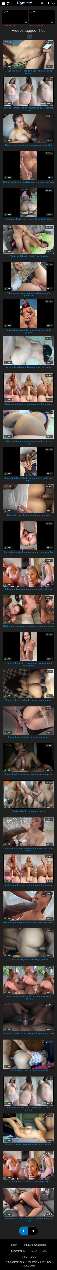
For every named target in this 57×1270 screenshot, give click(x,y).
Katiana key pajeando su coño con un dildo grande (28, 331)
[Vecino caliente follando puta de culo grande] (28, 683)
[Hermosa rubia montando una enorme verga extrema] (28, 980)
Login (14, 1245)
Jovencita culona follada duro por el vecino (28, 367)
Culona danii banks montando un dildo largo (28, 404)
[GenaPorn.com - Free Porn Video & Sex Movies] (24, 3)
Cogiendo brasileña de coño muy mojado (28, 515)
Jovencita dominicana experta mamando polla (28, 774)
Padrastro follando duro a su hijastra (28, 256)
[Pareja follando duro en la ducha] (28, 794)
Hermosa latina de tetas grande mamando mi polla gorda (28, 664)
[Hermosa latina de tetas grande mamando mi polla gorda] (28, 646)
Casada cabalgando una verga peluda (28, 959)
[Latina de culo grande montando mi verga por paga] (28, 424)
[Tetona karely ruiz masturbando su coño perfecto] (28, 165)
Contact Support (28, 1257)
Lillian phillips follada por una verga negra (29, 1181)
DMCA (33, 1251)
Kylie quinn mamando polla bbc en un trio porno (28, 626)
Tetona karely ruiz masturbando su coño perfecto (28, 182)
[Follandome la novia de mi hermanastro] (28, 720)
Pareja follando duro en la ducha (28, 811)
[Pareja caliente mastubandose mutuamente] (28, 1127)
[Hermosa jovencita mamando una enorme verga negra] (28, 831)
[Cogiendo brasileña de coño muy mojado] (28, 498)
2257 (44, 1251)
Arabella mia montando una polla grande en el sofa (28, 1219)
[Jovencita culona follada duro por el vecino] (28, 350)
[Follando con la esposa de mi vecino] (28, 1054)
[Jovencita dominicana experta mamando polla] (28, 757)
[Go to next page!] (33, 1230)
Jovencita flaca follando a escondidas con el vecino (28, 72)
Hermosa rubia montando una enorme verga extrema (28, 997)
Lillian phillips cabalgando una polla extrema (28, 589)
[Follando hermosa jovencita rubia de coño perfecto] (29, 276)
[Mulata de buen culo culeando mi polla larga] (28, 202)
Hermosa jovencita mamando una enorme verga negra (28, 849)
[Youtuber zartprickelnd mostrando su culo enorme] (29, 1091)
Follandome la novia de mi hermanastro (28, 737)
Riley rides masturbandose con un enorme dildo (28, 552)
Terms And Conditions (34, 1245)
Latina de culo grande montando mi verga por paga (28, 442)
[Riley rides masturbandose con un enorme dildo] (28, 535)
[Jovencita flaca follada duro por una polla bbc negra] (28, 461)
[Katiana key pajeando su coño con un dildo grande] (28, 313)
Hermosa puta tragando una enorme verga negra (28, 922)
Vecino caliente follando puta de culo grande (28, 700)
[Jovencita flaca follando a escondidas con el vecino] (28, 54)
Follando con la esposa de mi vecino (28, 1070)
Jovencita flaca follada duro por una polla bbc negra (29, 479)
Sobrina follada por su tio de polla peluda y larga (28, 1033)
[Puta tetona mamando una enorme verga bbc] (28, 128)
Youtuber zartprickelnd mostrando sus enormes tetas (28, 109)
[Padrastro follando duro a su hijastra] (28, 239)
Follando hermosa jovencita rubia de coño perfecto (29, 294)
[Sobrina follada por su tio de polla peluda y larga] (28, 1017)
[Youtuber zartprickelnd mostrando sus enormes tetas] (29, 91)
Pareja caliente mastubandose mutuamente (28, 1144)
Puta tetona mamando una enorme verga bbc (28, 145)
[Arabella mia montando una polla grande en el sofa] (28, 1202)
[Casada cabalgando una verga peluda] (28, 942)
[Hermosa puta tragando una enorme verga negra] (28, 905)
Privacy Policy (17, 1251)
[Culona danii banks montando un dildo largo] (28, 387)
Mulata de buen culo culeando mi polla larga (28, 219)
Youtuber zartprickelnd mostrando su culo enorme (28, 1108)
